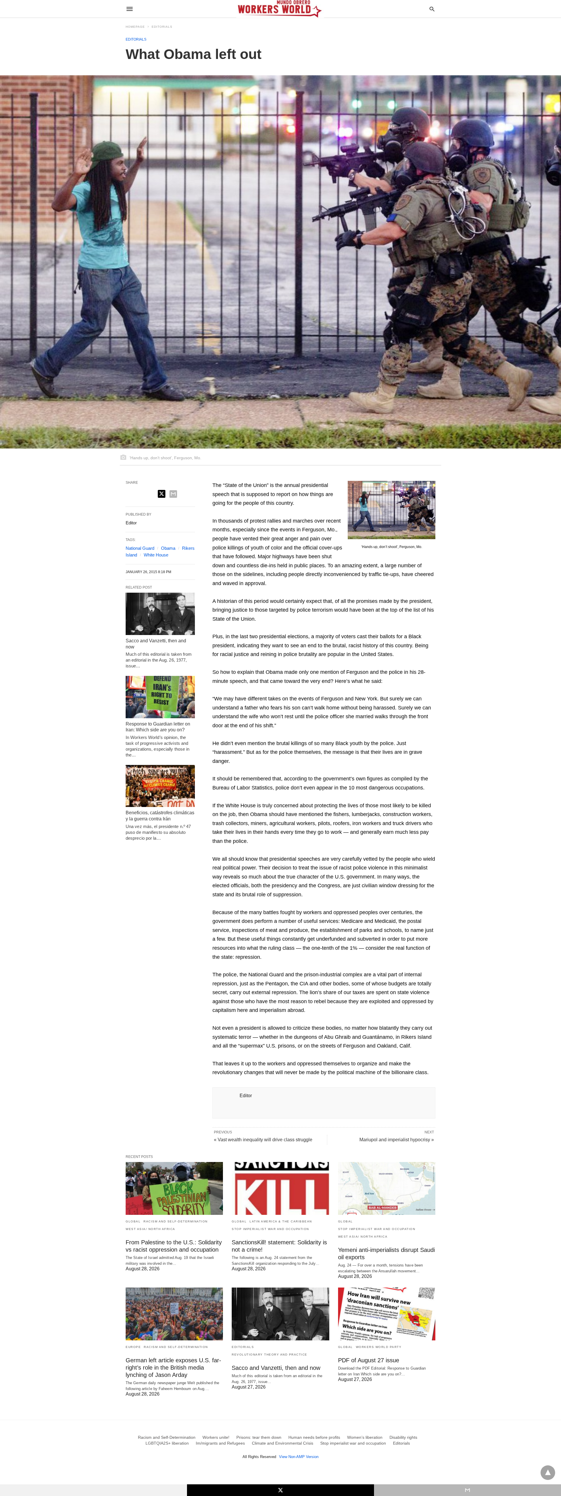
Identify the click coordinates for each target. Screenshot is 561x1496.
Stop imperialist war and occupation (270, 1229)
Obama (168, 548)
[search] (432, 9)
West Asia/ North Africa (150, 1229)
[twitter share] (161, 494)
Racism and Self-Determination (175, 1221)
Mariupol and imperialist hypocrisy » (396, 1139)
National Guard (140, 548)
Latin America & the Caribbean (281, 1221)
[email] (467, 1490)
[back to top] (548, 1472)
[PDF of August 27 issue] (386, 1314)
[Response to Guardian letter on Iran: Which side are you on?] (160, 697)
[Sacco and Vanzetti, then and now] (160, 614)
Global (133, 1221)
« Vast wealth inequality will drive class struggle (263, 1139)
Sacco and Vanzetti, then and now (276, 1368)
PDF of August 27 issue (368, 1360)
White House (156, 554)
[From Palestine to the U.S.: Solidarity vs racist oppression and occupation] (174, 1188)
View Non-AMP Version (298, 1457)
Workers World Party (379, 1347)
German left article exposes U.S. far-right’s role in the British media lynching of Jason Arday (173, 1367)
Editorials (162, 26)
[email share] (173, 494)
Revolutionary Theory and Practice (269, 1354)
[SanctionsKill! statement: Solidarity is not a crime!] (280, 1188)
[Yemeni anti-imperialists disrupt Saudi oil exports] (386, 1188)
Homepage (135, 26)
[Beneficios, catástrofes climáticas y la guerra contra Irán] (160, 786)
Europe (133, 1347)
